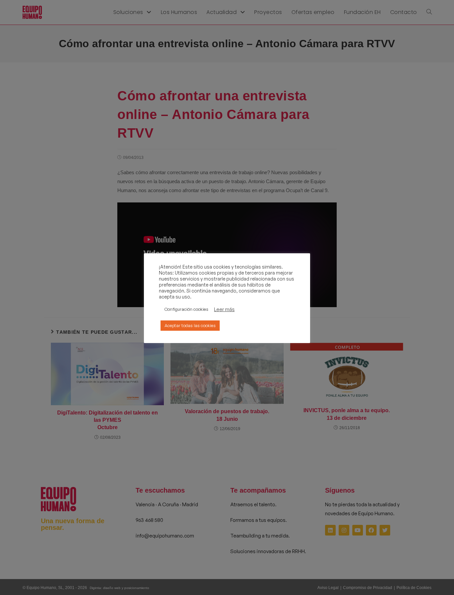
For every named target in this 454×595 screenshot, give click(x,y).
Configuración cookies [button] (186, 309)
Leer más (224, 309)
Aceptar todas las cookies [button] (190, 325)
